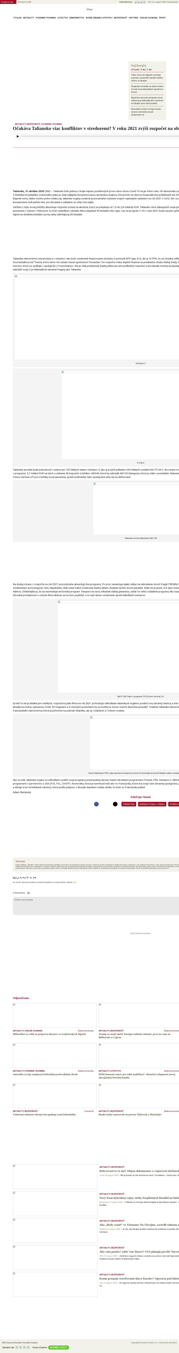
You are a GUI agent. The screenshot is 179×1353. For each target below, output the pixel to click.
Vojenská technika (51, 124)
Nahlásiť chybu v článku (152, 804)
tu (99, 868)
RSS (4, 1343)
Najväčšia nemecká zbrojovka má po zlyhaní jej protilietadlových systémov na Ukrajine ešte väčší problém (147, 100)
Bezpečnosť (120, 18)
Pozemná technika (46, 18)
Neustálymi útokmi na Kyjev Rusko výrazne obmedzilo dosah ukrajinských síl (146, 112)
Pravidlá (26, 1343)
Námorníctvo (76, 18)
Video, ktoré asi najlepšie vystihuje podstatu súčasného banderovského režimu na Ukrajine (147, 78)
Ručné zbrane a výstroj (99, 18)
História (133, 18)
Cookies (34, 1343)
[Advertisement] (89, 41)
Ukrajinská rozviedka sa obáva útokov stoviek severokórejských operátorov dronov (147, 89)
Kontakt (18, 1343)
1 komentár (89, 1111)
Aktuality (28, 18)
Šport (162, 18)
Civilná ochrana (149, 18)
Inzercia (10, 1343)
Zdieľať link (129, 804)
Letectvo (62, 18)
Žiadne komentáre (86, 1031)
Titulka (17, 18)
